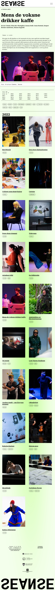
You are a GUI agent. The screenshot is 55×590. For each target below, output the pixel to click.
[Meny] (51, 3)
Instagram (40, 547)
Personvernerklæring (14, 549)
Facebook (40, 546)
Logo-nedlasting (15, 550)
